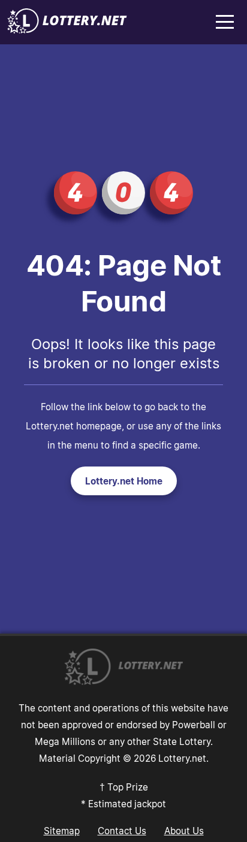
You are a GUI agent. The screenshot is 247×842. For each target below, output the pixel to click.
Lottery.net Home (123, 481)
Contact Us (122, 831)
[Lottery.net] (67, 30)
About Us (184, 831)
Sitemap (62, 831)
